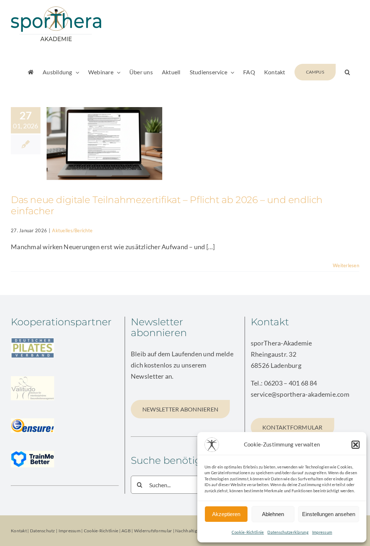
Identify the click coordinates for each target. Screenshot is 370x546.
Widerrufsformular (153, 530)
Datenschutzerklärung (287, 532)
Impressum (322, 532)
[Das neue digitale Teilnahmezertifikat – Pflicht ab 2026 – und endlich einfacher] (104, 143)
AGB (126, 530)
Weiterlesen (346, 265)
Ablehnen (273, 514)
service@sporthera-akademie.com (300, 394)
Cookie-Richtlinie (248, 532)
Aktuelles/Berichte (72, 230)
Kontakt (19, 530)
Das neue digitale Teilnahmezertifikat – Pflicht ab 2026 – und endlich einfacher (167, 205)
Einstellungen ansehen (328, 514)
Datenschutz (42, 530)
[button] (355, 444)
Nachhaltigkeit (189, 530)
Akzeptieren (226, 514)
